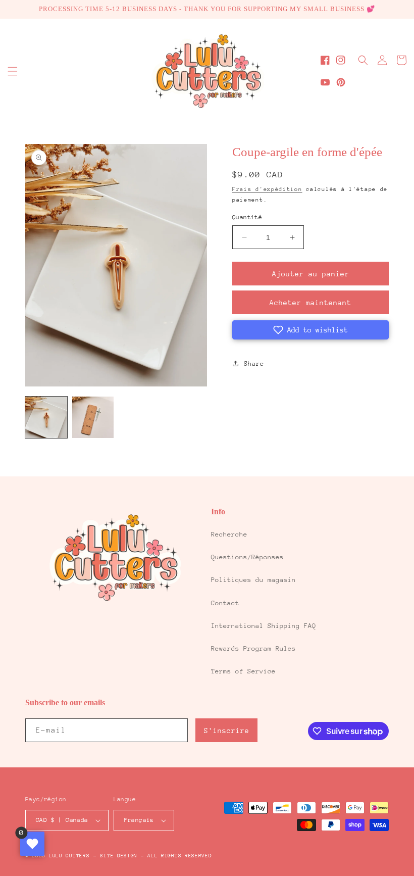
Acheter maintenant (310, 303)
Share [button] (254, 363)
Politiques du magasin (253, 579)
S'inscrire (226, 730)
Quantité (247, 217)
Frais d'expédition (267, 189)
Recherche (229, 534)
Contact (225, 603)
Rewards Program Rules (253, 648)
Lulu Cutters (69, 856)
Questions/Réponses (247, 557)
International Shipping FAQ (263, 625)
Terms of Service (243, 671)
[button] (13, 71)
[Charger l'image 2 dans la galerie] (93, 418)
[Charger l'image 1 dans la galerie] (46, 418)
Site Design (118, 856)
